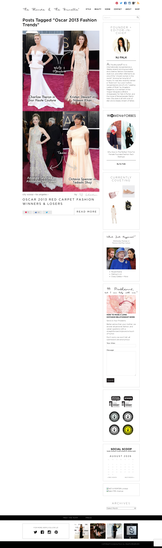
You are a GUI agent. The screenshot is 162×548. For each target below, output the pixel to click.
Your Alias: (111, 343)
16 (108, 469)
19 (120, 469)
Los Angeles (41, 194)
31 (112, 474)
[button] (88, 9)
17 (112, 469)
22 (133, 469)
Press (89, 518)
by (76, 194)
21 (129, 469)
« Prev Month (112, 477)
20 (125, 469)
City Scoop (28, 194)
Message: (110, 350)
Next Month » (129, 477)
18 (116, 469)
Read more (87, 211)
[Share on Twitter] (47, 212)
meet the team (70, 518)
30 (108, 474)
